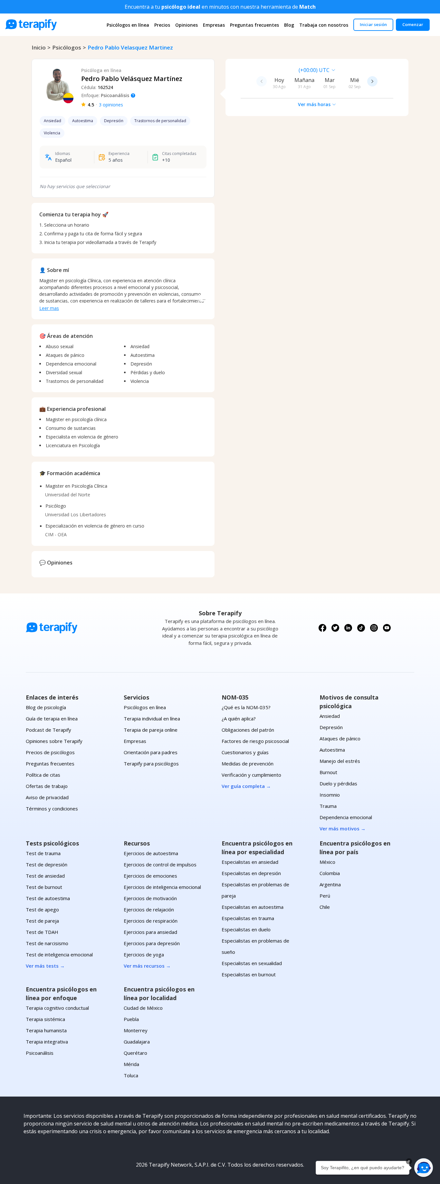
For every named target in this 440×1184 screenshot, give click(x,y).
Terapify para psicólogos (151, 763)
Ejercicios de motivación (150, 898)
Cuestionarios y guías (245, 752)
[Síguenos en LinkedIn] (348, 628)
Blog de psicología (46, 707)
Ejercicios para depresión (152, 943)
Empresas (214, 25)
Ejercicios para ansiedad (150, 932)
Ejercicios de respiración (150, 920)
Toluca (131, 1075)
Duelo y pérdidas (338, 783)
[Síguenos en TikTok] (361, 628)
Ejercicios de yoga (144, 954)
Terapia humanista (46, 1030)
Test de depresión (46, 864)
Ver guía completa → (246, 786)
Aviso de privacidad (47, 797)
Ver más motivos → (343, 828)
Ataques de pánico (340, 738)
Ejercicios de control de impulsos (160, 864)
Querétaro (135, 1053)
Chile (325, 907)
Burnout (328, 772)
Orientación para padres (150, 752)
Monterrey (136, 1030)
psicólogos (66, 47)
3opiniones (111, 105)
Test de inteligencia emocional (59, 954)
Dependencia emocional (346, 817)
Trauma (328, 806)
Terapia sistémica (45, 1019)
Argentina (330, 884)
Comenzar (412, 24)
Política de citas (43, 775)
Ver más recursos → (147, 966)
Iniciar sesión (373, 24)
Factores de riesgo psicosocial (255, 741)
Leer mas (49, 308)
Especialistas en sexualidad (252, 963)
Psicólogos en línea (128, 25)
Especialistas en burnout (249, 974)
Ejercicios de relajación (149, 909)
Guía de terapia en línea (52, 718)
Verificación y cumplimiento (251, 775)
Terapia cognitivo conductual (57, 1008)
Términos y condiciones (52, 808)
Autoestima (332, 749)
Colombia (330, 873)
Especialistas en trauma (248, 918)
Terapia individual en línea (152, 718)
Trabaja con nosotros (323, 25)
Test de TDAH (42, 932)
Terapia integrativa (47, 1041)
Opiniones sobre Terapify (54, 741)
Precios (162, 25)
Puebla (131, 1019)
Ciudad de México (143, 1008)
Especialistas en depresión (251, 873)
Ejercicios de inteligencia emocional (162, 887)
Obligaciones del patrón (248, 730)
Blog (289, 25)
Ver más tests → (45, 966)
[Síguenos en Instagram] (374, 628)
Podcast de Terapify (48, 730)
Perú (325, 895)
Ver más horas (314, 104)
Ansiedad (330, 716)
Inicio (39, 47)
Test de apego (42, 909)
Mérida (131, 1064)
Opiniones (186, 25)
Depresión (331, 727)
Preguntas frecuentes (254, 25)
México (327, 862)
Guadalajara (137, 1041)
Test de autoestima (48, 898)
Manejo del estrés (340, 761)
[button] (423, 1167)
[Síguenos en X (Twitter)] (335, 628)
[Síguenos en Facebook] (322, 628)
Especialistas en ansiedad (250, 862)
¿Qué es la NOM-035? (246, 707)
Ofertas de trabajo (47, 786)
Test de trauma (43, 853)
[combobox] (272, 70)
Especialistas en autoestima (252, 907)
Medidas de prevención (247, 763)
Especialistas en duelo (246, 929)
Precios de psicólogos (50, 752)
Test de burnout (44, 887)
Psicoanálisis (39, 1053)
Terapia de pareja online (150, 730)
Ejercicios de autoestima (151, 853)
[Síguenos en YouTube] (387, 628)
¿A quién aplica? (239, 718)
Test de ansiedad (45, 875)
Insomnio (330, 794)
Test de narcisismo (47, 943)
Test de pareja (42, 920)
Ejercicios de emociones (150, 875)
